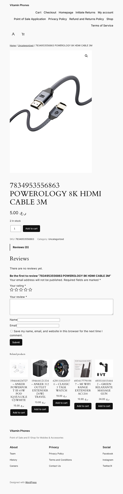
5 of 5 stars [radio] (30, 290)
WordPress (31, 482)
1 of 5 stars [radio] (12, 290)
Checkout (50, 12)
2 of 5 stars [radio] (16, 290)
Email (13, 325)
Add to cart (31, 228)
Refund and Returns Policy (86, 19)
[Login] (13, 34)
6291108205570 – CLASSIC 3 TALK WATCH (61, 385)
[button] (86, 56)
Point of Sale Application (30, 19)
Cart (38, 12)
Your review (18, 296)
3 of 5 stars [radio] (21, 290)
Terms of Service (102, 25)
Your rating (18, 285)
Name (13, 319)
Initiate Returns (85, 12)
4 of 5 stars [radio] (26, 290)
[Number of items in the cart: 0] (23, 34)
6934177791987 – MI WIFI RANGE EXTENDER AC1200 (82, 387)
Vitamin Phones (19, 5)
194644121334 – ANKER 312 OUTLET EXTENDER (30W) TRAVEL (40, 389)
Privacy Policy (57, 19)
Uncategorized (25, 45)
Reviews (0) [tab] (21, 247)
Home (13, 45)
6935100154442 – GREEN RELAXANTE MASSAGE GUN (104, 387)
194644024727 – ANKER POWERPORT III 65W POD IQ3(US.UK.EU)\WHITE (19, 390)
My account (105, 12)
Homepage (66, 12)
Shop (110, 19)
